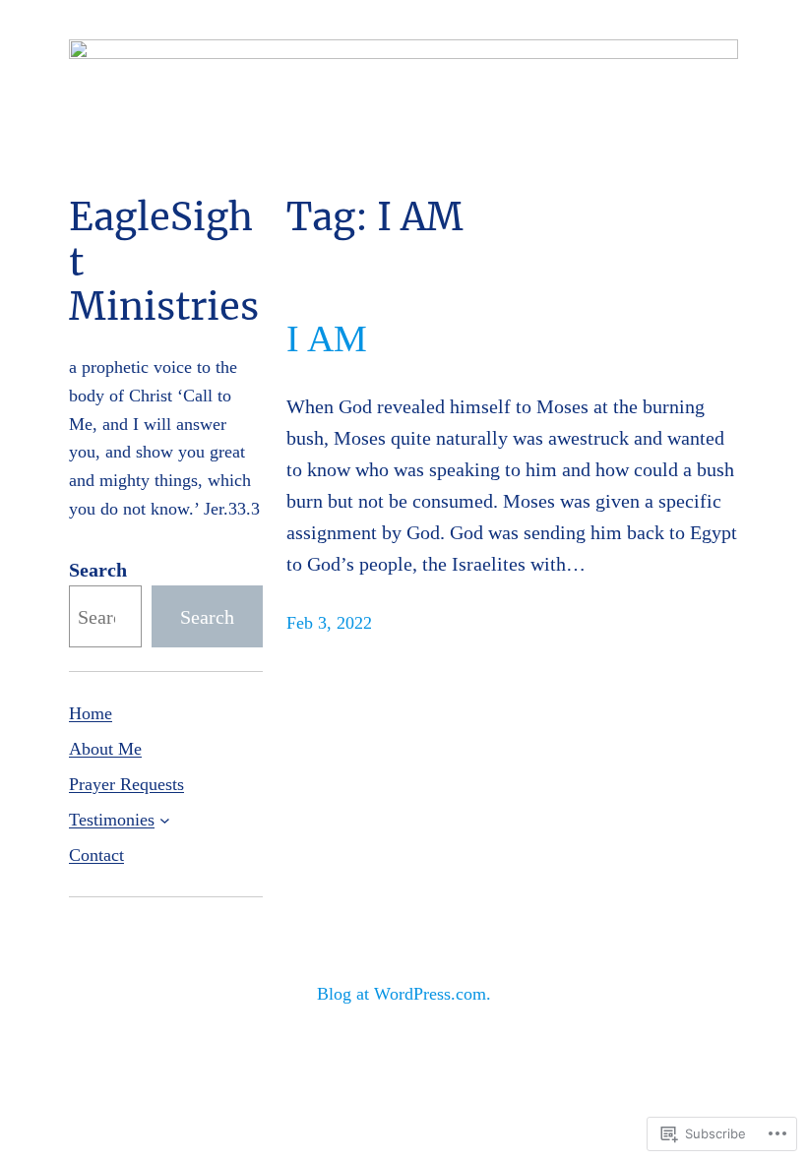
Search (98, 569)
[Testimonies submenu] (164, 820)
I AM (326, 338)
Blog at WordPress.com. (404, 994)
